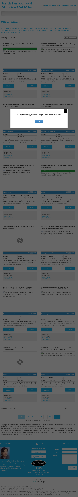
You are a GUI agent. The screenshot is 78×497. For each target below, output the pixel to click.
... (45, 417)
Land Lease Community (8, 30)
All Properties (5, 28)
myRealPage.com (39, 481)
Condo (31, 28)
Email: (57, 452)
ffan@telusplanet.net (68, 5)
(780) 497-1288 (8, 94)
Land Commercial (63, 28)
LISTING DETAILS (8, 86)
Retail (50, 30)
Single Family (5, 32)
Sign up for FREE (38, 457)
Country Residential (41, 28)
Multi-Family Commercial (26, 30)
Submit (72, 468)
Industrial (53, 28)
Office (38, 30)
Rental (44, 30)
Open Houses (15, 32)
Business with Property (19, 28)
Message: (56, 455)
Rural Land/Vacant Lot (62, 30)
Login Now (38, 452)
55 (50, 417)
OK (39, 121)
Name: (57, 449)
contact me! (4, 470)
